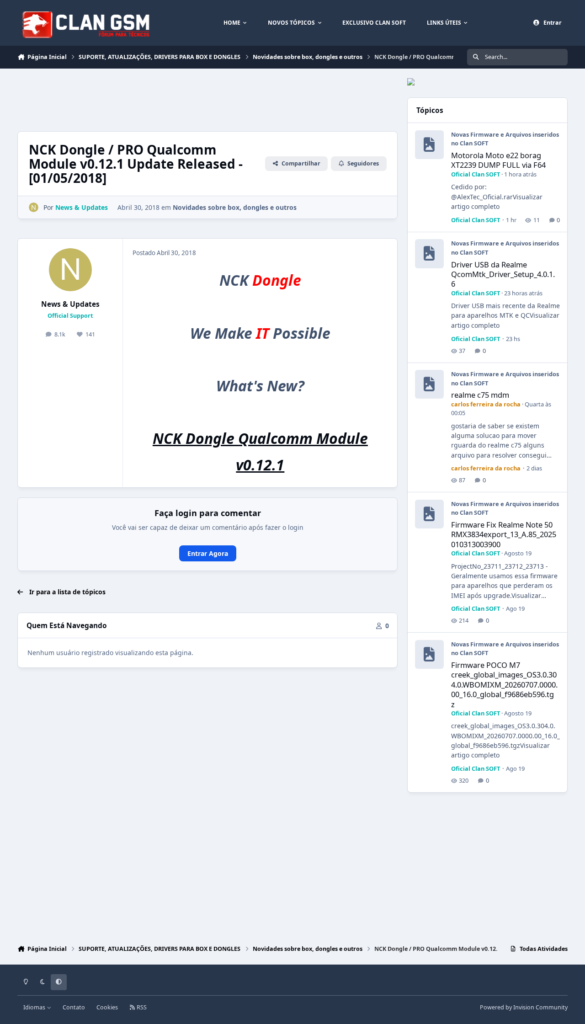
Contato (74, 1007)
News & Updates (70, 304)
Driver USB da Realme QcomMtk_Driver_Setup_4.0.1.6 (503, 274)
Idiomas (35, 1007)
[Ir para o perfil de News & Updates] (33, 207)
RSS (141, 1007)
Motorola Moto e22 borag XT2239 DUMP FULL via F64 (498, 160)
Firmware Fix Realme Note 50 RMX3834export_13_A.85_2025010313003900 (503, 534)
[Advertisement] (183, 98)
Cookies (107, 1007)
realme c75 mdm (480, 394)
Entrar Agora (207, 553)
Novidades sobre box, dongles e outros (235, 207)
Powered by (524, 1007)
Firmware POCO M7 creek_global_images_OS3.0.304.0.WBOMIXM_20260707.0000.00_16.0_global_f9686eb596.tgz (504, 684)
